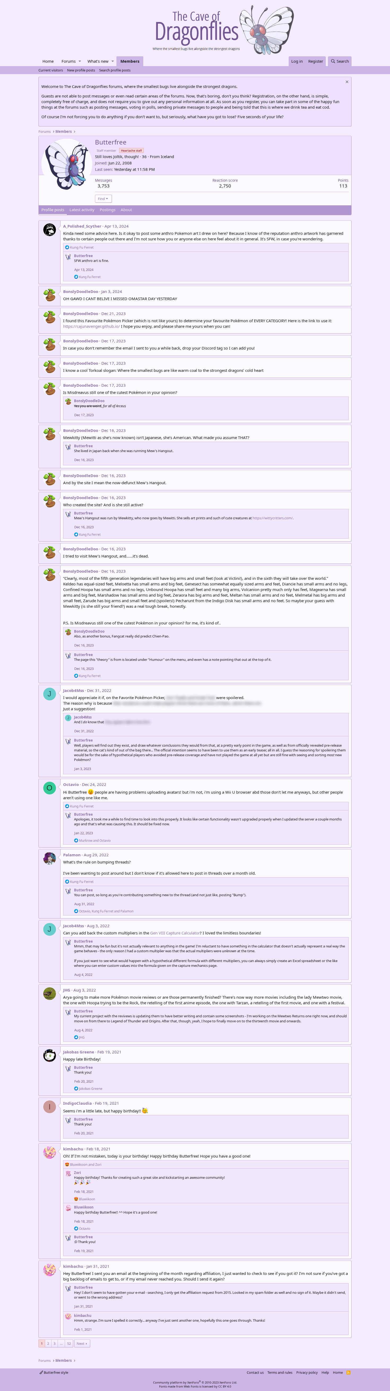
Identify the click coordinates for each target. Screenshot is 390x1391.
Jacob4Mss (73, 690)
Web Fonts (191, 1386)
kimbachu (73, 1148)
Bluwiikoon (84, 1207)
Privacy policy (307, 1372)
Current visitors (50, 70)
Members (129, 61)
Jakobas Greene (78, 1051)
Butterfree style (55, 1372)
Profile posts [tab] (52, 209)
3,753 (104, 186)
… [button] (61, 1343)
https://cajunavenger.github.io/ (91, 326)
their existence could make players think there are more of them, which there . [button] (187, 703)
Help (325, 1372)
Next (80, 1343)
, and (106, 911)
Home (48, 61)
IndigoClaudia (77, 1103)
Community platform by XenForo (195, 1382)
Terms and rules (279, 1372)
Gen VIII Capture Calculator (175, 932)
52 (69, 1343)
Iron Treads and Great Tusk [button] (190, 697)
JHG (66, 990)
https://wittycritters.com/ (273, 518)
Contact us (255, 1372)
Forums (69, 61)
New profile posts (81, 70)
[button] (80, 61)
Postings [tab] (107, 209)
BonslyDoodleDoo (80, 291)
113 (343, 186)
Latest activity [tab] (82, 209)
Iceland (167, 156)
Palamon (72, 854)
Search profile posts (115, 70)
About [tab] (126, 209)
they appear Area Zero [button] (127, 722)
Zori (77, 1172)
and (95, 840)
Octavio (71, 784)
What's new (98, 61)
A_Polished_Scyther (82, 226)
